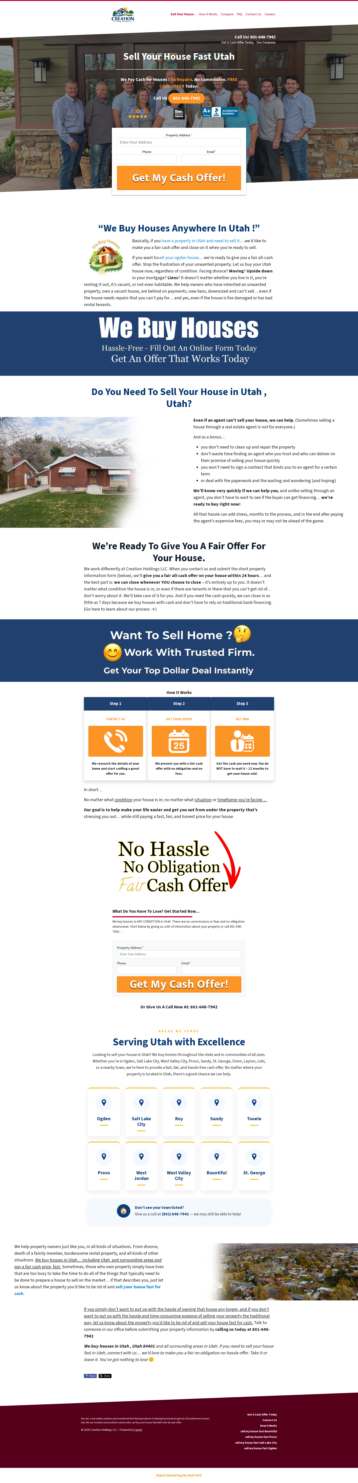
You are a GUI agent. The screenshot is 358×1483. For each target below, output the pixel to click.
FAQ (239, 14)
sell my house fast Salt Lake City (256, 1443)
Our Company (266, 42)
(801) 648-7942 (176, 1214)
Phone (146, 152)
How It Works (208, 14)
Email (211, 152)
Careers (270, 14)
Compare (227, 14)
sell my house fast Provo (261, 1437)
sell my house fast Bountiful (259, 1431)
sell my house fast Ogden (260, 1448)
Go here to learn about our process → (120, 609)
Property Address (179, 135)
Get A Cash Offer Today (237, 42)
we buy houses (142, 602)
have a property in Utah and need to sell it (201, 241)
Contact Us (253, 14)
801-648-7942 (186, 98)
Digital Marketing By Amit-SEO (179, 1475)
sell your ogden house (178, 257)
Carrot (138, 1430)
